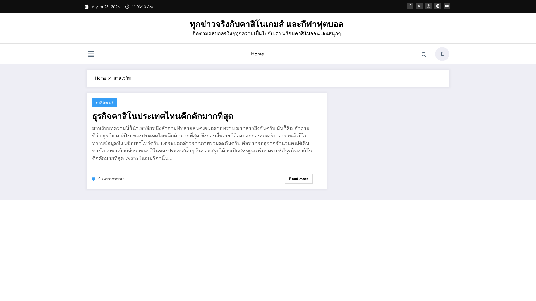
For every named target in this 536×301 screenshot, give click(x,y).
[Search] (424, 55)
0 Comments (111, 179)
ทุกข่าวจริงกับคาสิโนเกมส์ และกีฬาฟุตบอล (266, 24)
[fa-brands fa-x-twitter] (419, 6)
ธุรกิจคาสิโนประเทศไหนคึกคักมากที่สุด (162, 116)
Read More (298, 178)
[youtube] (447, 6)
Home (257, 53)
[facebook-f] (410, 6)
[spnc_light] (442, 54)
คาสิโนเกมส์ (104, 102)
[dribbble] (428, 6)
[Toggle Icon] (91, 54)
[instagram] (437, 6)
